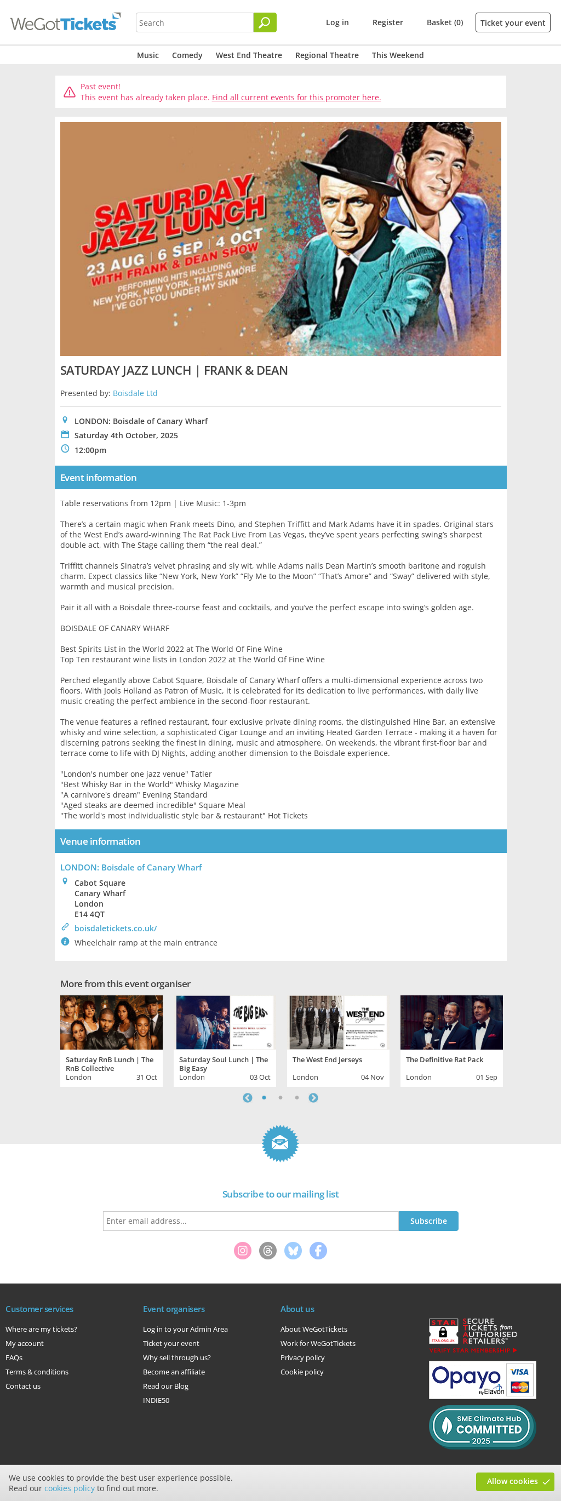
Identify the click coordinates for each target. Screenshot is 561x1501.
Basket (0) (445, 22)
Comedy (187, 55)
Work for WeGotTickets (318, 1343)
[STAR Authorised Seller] (473, 1352)
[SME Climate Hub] (482, 1447)
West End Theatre (249, 55)
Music (148, 55)
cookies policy (69, 1488)
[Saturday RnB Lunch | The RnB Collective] (111, 1021)
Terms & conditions (36, 1372)
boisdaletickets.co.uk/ (116, 928)
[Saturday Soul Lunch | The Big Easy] (225, 1021)
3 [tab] (296, 1097)
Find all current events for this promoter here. (296, 97)
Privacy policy (302, 1357)
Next (313, 1097)
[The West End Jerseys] (338, 1021)
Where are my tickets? (41, 1329)
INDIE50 (156, 1400)
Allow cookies (512, 1481)
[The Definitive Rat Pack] (451, 1021)
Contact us (23, 1386)
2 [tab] (280, 1097)
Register (388, 22)
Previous (247, 1097)
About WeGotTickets (313, 1329)
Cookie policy (302, 1372)
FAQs (13, 1357)
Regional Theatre (327, 55)
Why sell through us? (177, 1357)
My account (24, 1343)
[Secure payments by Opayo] (482, 1396)
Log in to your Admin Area (185, 1329)
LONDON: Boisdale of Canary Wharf (131, 867)
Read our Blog (165, 1386)
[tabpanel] (111, 1040)
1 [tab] (264, 1097)
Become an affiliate (174, 1372)
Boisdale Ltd (135, 393)
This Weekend (398, 55)
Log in (337, 22)
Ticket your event (513, 23)
